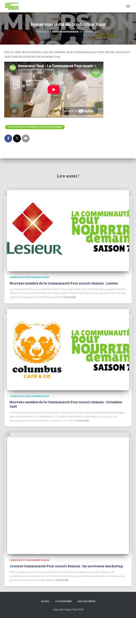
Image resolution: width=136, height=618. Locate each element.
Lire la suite (69, 297)
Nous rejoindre (86, 601)
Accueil (45, 601)
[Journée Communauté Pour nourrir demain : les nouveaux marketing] (68, 493)
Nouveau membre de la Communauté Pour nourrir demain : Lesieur (64, 283)
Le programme (63, 601)
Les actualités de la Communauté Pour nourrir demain (35, 127)
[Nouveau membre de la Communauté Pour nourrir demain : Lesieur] (68, 230)
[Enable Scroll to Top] (129, 611)
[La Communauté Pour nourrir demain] (13, 6)
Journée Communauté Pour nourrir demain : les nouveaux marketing (66, 566)
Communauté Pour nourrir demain (29, 277)
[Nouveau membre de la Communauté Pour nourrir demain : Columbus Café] (68, 349)
